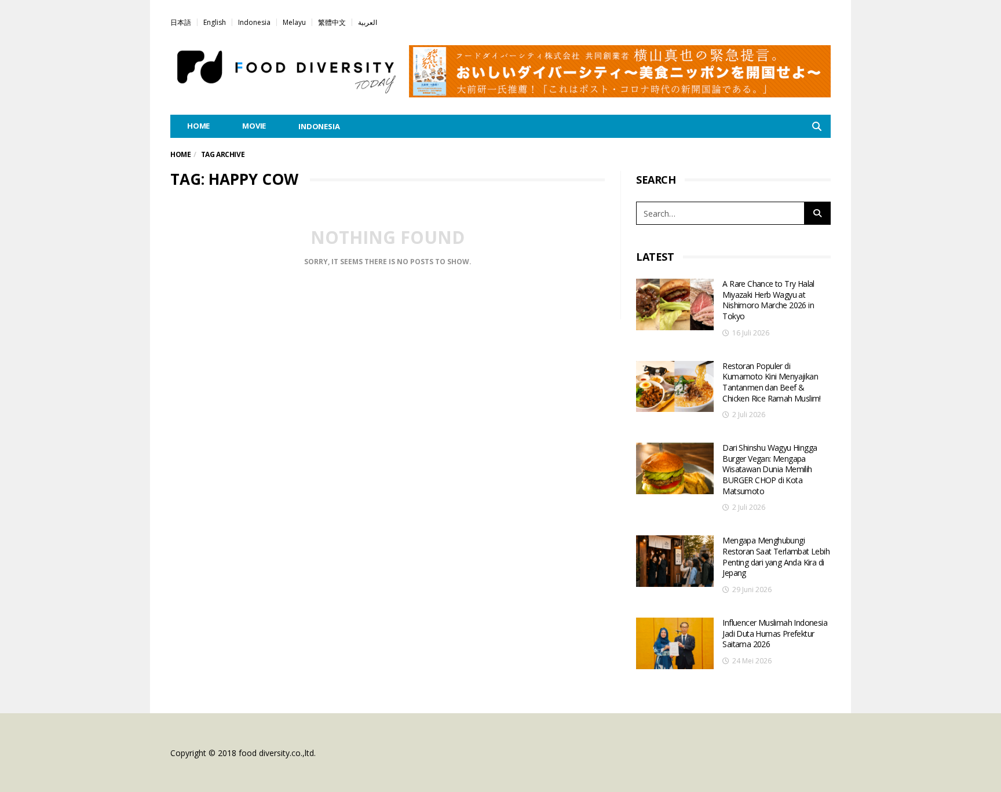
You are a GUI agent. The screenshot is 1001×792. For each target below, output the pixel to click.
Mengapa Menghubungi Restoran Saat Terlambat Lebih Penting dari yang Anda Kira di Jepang (776, 556)
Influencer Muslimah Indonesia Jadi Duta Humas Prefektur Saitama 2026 (774, 633)
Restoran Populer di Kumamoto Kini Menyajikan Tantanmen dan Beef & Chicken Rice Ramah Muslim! (771, 382)
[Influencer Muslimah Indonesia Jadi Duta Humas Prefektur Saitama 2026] (675, 643)
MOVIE (254, 126)
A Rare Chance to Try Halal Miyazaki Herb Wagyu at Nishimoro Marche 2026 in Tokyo (768, 300)
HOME (198, 126)
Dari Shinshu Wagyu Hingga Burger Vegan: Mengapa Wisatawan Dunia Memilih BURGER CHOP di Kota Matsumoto (769, 469)
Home (180, 154)
